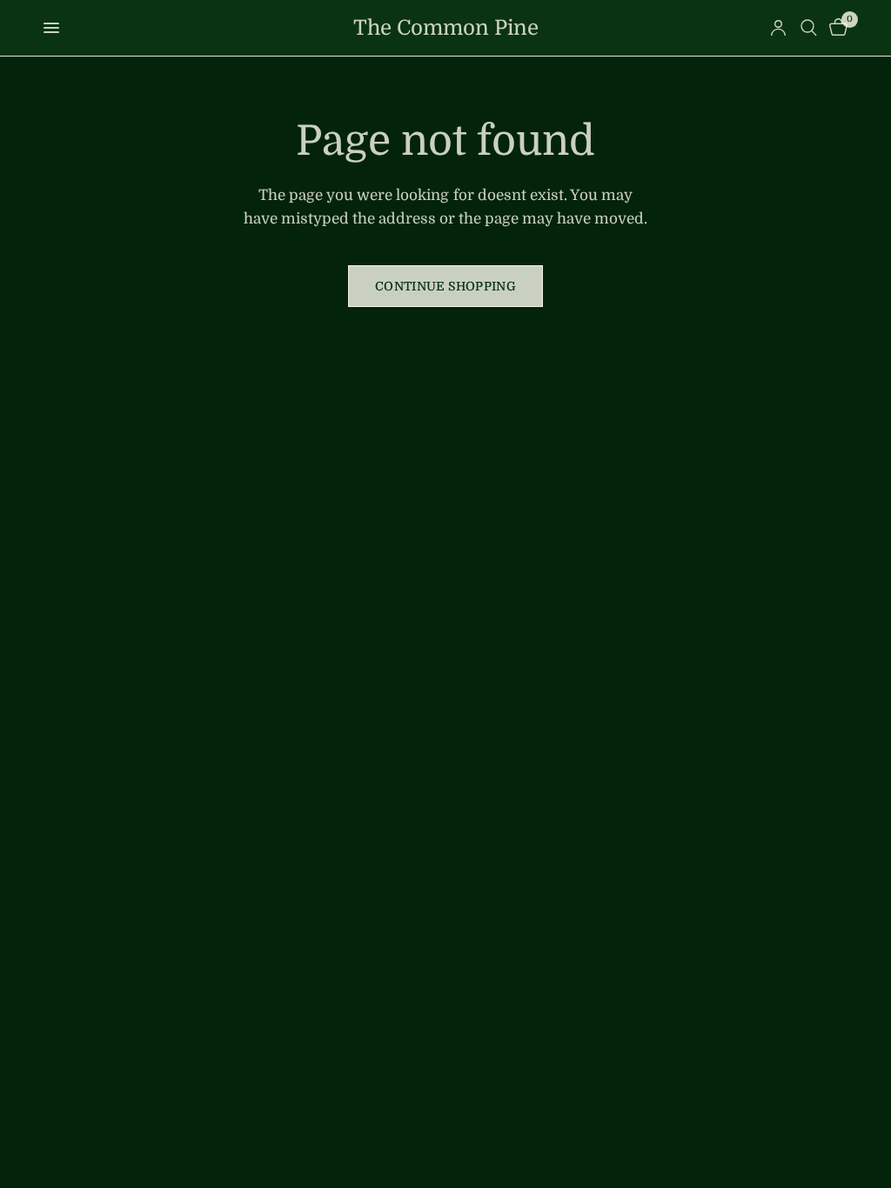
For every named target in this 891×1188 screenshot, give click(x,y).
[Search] (808, 28)
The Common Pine (446, 27)
